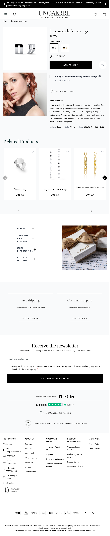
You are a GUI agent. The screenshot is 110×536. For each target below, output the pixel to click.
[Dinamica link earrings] (65, 47)
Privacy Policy (94, 444)
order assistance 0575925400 (12, 469)
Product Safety (73, 461)
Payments (49, 454)
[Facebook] (60, 396)
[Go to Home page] (55, 14)
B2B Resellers (8, 483)
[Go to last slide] (4, 4)
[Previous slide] (5, 177)
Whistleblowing (31, 457)
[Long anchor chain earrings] (55, 164)
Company (29, 444)
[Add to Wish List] (103, 65)
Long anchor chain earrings (55, 189)
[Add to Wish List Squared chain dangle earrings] (102, 151)
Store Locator (30, 471)
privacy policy (30, 366)
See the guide (30, 318)
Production (29, 448)
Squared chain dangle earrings (90, 186)
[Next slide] (105, 4)
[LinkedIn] (72, 396)
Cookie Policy (94, 448)
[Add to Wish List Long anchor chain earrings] (67, 151)
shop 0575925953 (12, 462)
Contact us (79, 318)
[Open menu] (5, 14)
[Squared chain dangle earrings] (90, 164)
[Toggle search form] (15, 14)
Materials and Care (75, 466)
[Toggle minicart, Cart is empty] (104, 14)
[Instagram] (66, 396)
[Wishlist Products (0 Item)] (95, 14)
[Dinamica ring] (20, 164)
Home (5, 21)
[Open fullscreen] (25, 48)
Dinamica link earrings (19, 21)
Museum (28, 467)
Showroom (29, 462)
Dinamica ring (20, 189)
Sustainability (30, 453)
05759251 (11, 456)
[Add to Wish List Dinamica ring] (32, 151)
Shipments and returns (55, 459)
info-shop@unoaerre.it (13, 450)
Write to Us (7, 444)
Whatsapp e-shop (12, 477)
